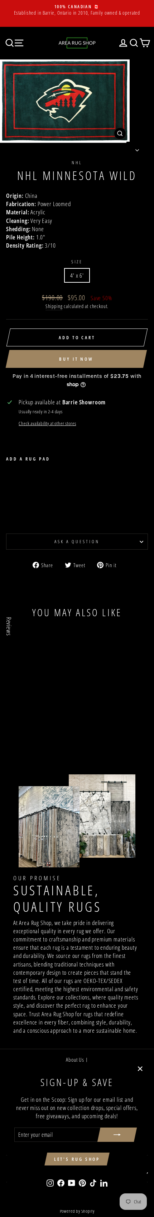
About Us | (77, 1059)
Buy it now (76, 359)
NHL (77, 162)
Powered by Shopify (77, 1211)
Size (77, 261)
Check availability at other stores (47, 423)
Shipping (54, 306)
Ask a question (77, 541)
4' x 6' (77, 275)
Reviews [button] (9, 626)
